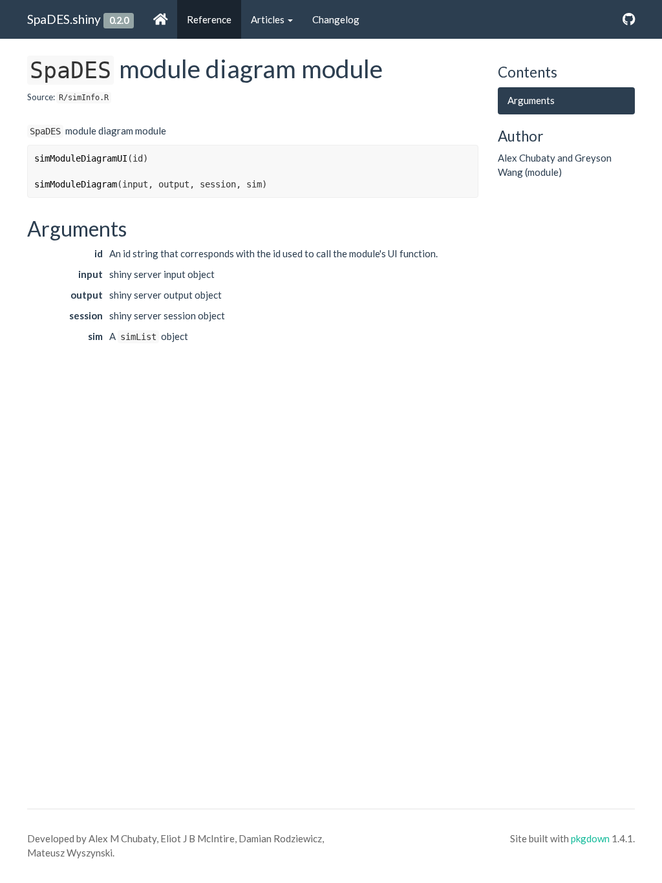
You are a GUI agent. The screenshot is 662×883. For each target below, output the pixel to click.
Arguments (531, 100)
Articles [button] (268, 19)
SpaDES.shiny (64, 19)
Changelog (335, 19)
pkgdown (590, 838)
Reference (209, 19)
